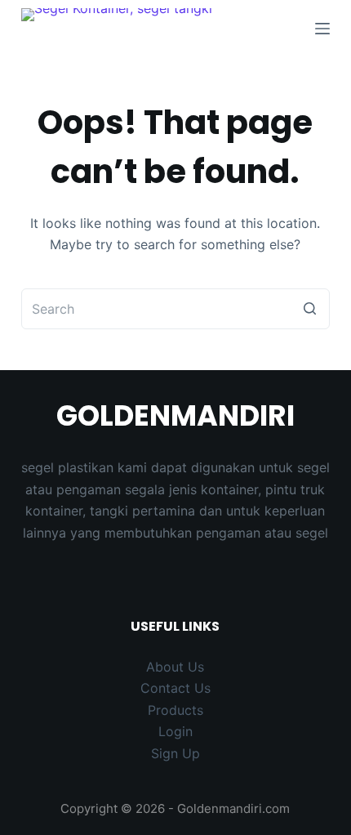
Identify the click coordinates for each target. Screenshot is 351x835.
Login (175, 731)
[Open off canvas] (322, 28)
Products (175, 710)
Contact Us (175, 688)
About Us (175, 667)
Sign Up (175, 753)
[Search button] (309, 308)
